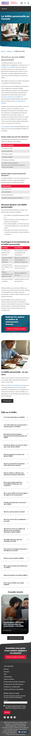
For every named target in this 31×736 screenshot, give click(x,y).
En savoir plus (7, 401)
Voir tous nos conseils (15, 638)
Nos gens (6, 671)
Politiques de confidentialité (12, 687)
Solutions (9, 51)
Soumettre (7, 712)
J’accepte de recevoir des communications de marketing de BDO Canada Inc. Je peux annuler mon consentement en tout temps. (15, 707)
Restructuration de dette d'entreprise (14, 681)
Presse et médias (9, 679)
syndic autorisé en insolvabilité (12, 97)
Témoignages (8, 676)
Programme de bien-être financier (13, 684)
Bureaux (6, 669)
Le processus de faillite (7, 126)
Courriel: (6, 700)
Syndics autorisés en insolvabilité (13, 689)
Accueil (3, 51)
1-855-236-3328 (8, 666)
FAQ (5, 674)
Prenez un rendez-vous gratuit (16, 329)
